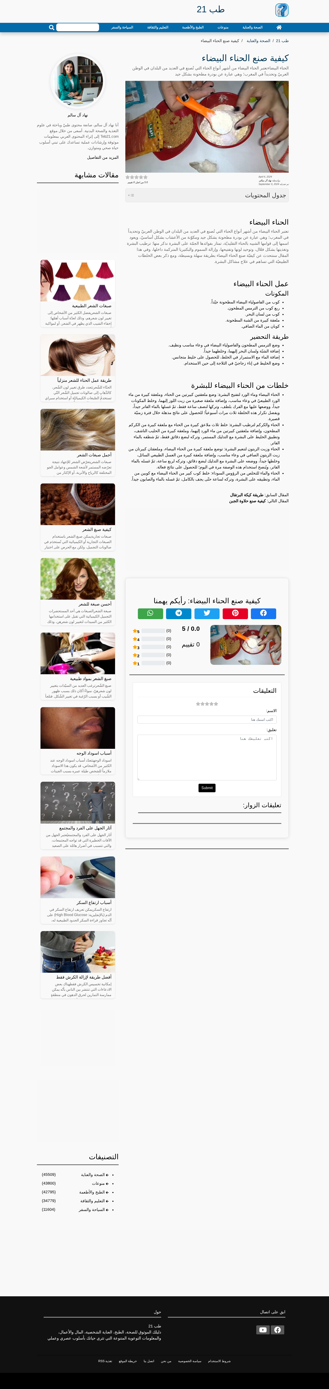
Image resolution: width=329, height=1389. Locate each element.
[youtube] (263, 1329)
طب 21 (282, 41)
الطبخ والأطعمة (193, 27)
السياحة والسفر (122, 27)
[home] (279, 27)
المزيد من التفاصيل (103, 157)
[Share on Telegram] (178, 613)
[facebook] (277, 1329)
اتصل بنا (149, 1361)
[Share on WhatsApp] (150, 613)
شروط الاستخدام (219, 1361)
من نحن (166, 1361)
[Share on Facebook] (263, 613)
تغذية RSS (105, 1361)
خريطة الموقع (128, 1361)
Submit (207, 788)
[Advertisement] (207, 539)
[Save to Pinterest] (235, 613)
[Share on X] (207, 613)
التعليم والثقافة (157, 27)
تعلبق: (272, 730)
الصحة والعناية (253, 27)
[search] (51, 28)
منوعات (223, 27)
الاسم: (271, 710)
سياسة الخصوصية (189, 1361)
